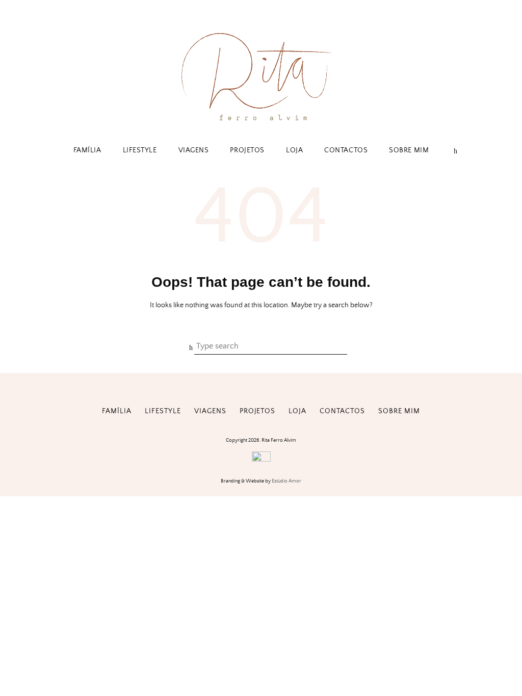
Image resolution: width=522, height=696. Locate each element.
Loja (294, 150)
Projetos (247, 150)
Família (87, 150)
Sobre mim (409, 150)
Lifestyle (140, 150)
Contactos (346, 150)
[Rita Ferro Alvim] (261, 123)
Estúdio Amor (286, 481)
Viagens (193, 150)
